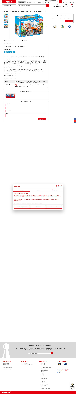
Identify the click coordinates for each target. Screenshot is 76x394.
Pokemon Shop (43, 364)
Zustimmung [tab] (21, 189)
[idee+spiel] (9, 1)
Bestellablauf (25, 363)
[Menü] (74, 383)
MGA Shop (43, 381)
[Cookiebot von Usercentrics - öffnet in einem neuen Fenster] (57, 186)
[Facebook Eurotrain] (75, 122)
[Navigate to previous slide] (11, 26)
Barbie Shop (43, 371)
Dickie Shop (43, 375)
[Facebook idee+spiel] (75, 119)
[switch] (72, 389)
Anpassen (37, 206)
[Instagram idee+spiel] (75, 121)
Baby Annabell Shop (44, 370)
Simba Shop (43, 386)
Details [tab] (38, 189)
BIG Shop (42, 373)
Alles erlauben (54, 206)
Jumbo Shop (43, 379)
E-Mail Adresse (8, 110)
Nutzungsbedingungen (8, 367)
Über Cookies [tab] (54, 189)
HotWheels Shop (44, 378)
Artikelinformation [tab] (7, 43)
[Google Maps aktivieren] (60, 1)
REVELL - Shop (43, 385)
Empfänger (8, 103)
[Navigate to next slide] (47, 26)
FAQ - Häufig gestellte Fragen (28, 364)
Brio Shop (42, 374)
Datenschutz (6, 364)
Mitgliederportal (7, 368)
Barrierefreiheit (7, 366)
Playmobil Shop (44, 382)
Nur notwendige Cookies (22, 206)
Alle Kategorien (7, 5)
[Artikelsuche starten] (47, 5)
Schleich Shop (43, 366)
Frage (7, 113)
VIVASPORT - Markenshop (45, 388)
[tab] (62, 15)
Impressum (6, 363)
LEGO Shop (43, 363)
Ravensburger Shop (44, 384)
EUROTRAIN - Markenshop (46, 367)
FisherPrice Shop (44, 377)
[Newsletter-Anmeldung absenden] (52, 353)
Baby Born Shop (44, 368)
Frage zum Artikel (24, 40)
